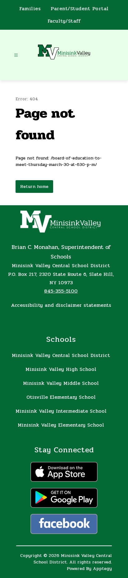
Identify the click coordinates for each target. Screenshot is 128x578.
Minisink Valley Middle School (61, 383)
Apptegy (102, 568)
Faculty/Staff (64, 21)
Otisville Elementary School (61, 397)
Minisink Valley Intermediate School (61, 411)
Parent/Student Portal (80, 8)
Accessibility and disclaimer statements (61, 305)
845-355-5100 (61, 291)
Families (30, 8)
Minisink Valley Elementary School (61, 425)
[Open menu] (16, 55)
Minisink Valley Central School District (61, 355)
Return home (34, 186)
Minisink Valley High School (60, 369)
